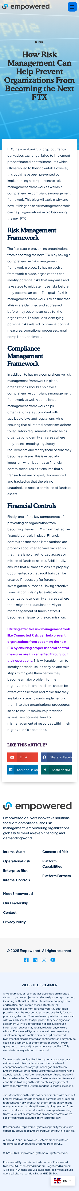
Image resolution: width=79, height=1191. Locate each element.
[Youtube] (52, 959)
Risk (39, 42)
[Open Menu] (72, 7)
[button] (22, 757)
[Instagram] (44, 959)
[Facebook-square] (26, 959)
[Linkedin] (35, 959)
